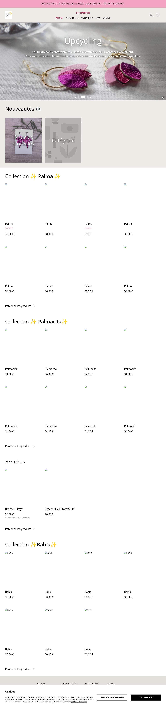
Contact (41, 683)
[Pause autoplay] (163, 97)
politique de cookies (79, 701)
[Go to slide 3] (87, 97)
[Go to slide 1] (78, 97)
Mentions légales (69, 683)
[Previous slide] (75, 97)
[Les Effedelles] (8, 15)
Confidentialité (91, 683)
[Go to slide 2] (83, 97)
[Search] (151, 15)
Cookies (111, 683)
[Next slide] (90, 97)
